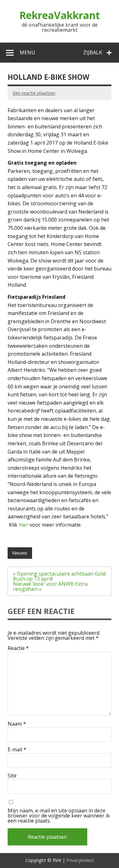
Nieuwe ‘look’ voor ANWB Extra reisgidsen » (50, 586)
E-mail (17, 749)
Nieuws (19, 553)
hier (23, 524)
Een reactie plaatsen (34, 93)
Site (12, 775)
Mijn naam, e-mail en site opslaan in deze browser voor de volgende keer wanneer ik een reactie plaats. (59, 815)
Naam (17, 723)
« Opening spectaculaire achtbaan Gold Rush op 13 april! (59, 576)
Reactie (18, 648)
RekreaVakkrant (59, 15)
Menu (27, 52)
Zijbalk (92, 52)
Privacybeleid (80, 860)
